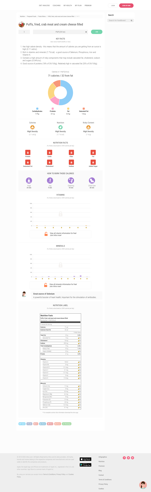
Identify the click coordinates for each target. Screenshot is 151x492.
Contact (101, 475)
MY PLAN (78, 5)
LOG (97, 32)
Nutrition (101, 461)
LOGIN (113, 5)
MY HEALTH (68, 5)
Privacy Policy (60, 474)
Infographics (103, 457)
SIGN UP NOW (126, 5)
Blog (100, 471)
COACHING (57, 5)
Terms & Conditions (49, 474)
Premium (102, 466)
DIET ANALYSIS (44, 5)
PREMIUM (88, 5)
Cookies (101, 489)
